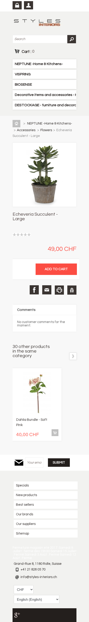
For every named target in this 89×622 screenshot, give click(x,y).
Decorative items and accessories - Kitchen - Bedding (45, 95)
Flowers (46, 130)
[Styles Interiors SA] (38, 23)
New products (26, 495)
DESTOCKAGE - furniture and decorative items (45, 105)
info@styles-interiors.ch (39, 577)
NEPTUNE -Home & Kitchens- (39, 64)
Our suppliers (26, 524)
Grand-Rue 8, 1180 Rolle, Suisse (38, 563)
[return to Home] (17, 123)
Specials (22, 485)
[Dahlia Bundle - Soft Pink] (37, 393)
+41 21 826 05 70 (33, 569)
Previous (64, 356)
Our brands (24, 514)
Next (73, 356)
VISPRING (23, 74)
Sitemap (22, 533)
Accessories (26, 130)
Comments (26, 310)
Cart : (28, 51)
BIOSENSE (23, 84)
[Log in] (17, 5)
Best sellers (25, 504)
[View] (55, 432)
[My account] (28, 5)
